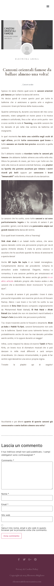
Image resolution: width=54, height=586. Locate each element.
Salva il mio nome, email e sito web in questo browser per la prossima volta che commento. (24, 529)
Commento (7, 460)
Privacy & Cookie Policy (27, 569)
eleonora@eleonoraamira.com (27, 581)
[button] (48, 6)
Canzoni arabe (28, 84)
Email (4, 504)
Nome (5, 494)
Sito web (5, 515)
